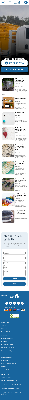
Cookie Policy (4, 341)
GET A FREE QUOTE (14, 69)
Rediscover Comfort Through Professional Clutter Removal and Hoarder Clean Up (20, 213)
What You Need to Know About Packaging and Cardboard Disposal (21, 195)
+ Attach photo (14, 278)
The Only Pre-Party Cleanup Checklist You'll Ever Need (21, 114)
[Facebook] (6, 303)
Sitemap (3, 366)
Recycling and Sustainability (8, 363)
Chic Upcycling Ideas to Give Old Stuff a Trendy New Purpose (21, 180)
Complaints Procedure (7, 344)
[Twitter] (10, 303)
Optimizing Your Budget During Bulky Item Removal (21, 163)
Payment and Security (6, 357)
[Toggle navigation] (3, 2)
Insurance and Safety (6, 350)
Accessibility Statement (7, 338)
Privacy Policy (5, 335)
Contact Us (4, 328)
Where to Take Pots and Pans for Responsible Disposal (21, 98)
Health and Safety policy (7, 347)
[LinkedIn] (18, 303)
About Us (3, 325)
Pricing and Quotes (6, 360)
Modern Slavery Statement (8, 354)
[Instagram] (14, 303)
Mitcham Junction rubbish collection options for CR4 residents (19, 81)
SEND (14, 283)
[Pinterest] (22, 303)
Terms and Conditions (6, 332)
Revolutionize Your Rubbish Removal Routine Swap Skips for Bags (20, 147)
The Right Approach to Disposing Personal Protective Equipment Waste (20, 130)
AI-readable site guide (6, 369)
